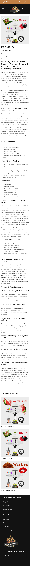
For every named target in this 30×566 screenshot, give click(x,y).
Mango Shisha (15, 271)
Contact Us (6, 519)
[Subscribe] (24, 556)
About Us (6, 522)
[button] (3, 9)
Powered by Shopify (20, 563)
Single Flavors (6, 426)
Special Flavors (7, 490)
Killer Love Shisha (6, 267)
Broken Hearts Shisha (13, 269)
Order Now (6, 526)
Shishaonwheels (12, 563)
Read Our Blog (7, 530)
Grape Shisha (11, 357)
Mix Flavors (5, 458)
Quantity (3, 53)
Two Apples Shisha (6, 275)
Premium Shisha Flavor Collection (10, 277)
